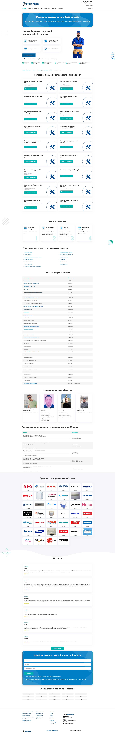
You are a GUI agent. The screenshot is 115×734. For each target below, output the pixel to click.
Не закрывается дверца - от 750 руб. (69, 141)
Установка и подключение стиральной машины (33, 292)
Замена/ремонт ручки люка (29, 286)
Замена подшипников (28, 309)
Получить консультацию (30, 88)
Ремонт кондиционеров (26, 720)
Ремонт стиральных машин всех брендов (33, 266)
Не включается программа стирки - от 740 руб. (32, 141)
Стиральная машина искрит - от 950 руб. (33, 112)
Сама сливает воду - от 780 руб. (32, 170)
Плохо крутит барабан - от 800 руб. (33, 156)
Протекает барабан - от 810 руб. (68, 156)
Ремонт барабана (28, 254)
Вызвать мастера (29, 55)
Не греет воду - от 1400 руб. (68, 81)
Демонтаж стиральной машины (66, 254)
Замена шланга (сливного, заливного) (31, 283)
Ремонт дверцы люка (29, 259)
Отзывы (51, 715)
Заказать (29, 673)
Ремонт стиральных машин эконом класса (33, 256)
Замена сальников (63, 264)
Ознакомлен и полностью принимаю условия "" (43, 676)
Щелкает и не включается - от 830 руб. (69, 185)
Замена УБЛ (26, 349)
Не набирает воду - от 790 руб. (69, 170)
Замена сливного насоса (28, 314)
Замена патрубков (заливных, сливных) (31, 297)
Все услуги (52, 720)
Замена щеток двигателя (28, 334)
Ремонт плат (62, 259)
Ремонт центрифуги (28, 264)
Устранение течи (27, 289)
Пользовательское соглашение (54, 676)
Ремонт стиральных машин (27, 711)
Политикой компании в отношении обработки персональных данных (55, 679)
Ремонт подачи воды (29, 261)
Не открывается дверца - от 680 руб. (33, 127)
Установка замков (39, 715)
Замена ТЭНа (26, 312)
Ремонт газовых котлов (26, 722)
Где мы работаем (53, 723)
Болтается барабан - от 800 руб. (32, 201)
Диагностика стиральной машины (30, 383)
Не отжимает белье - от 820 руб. (33, 185)
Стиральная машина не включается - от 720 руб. (68, 127)
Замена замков (39, 718)
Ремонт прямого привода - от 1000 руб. (69, 201)
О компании (52, 711)
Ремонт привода (63, 261)
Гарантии (51, 713)
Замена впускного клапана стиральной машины (33, 306)
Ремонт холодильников (26, 713)
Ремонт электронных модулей (66, 252)
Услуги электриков (39, 713)
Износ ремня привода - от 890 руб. (69, 112)
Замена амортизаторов (28, 329)
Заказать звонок (89, 5)
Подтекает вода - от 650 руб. (33, 96)
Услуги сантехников (39, 711)
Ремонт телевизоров (26, 715)
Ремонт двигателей (28, 252)
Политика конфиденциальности (52, 730)
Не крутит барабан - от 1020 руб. (33, 81)
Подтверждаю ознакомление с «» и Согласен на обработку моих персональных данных (56, 680)
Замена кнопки (27, 280)
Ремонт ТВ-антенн (25, 718)
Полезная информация (54, 722)
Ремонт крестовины (64, 256)
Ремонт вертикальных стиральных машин (32, 351)
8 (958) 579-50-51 (88, 2)
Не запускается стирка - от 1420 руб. (68, 97)
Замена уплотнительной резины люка (31, 326)
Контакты (51, 718)
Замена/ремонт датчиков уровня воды (31, 337)
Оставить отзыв (57, 648)
